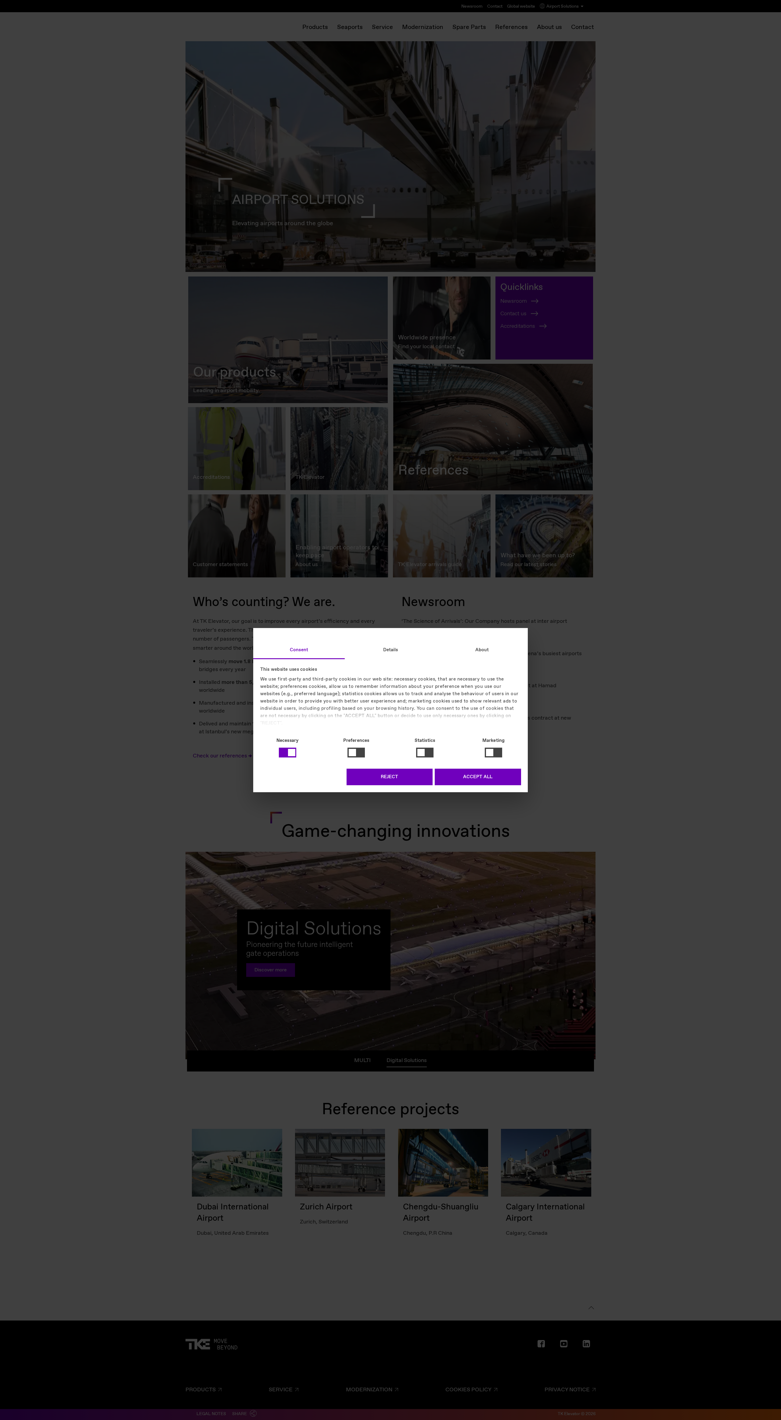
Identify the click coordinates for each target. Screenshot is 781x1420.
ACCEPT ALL (477, 777)
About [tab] (482, 650)
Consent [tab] (299, 650)
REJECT (389, 777)
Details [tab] (390, 650)
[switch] (356, 752)
